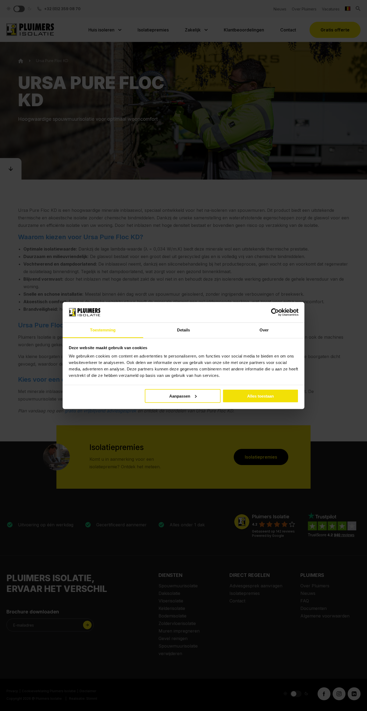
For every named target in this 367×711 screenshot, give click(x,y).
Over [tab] (264, 330)
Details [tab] (183, 330)
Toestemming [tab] (103, 330)
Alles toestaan (260, 396)
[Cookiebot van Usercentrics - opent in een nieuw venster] (274, 312)
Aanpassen (179, 396)
